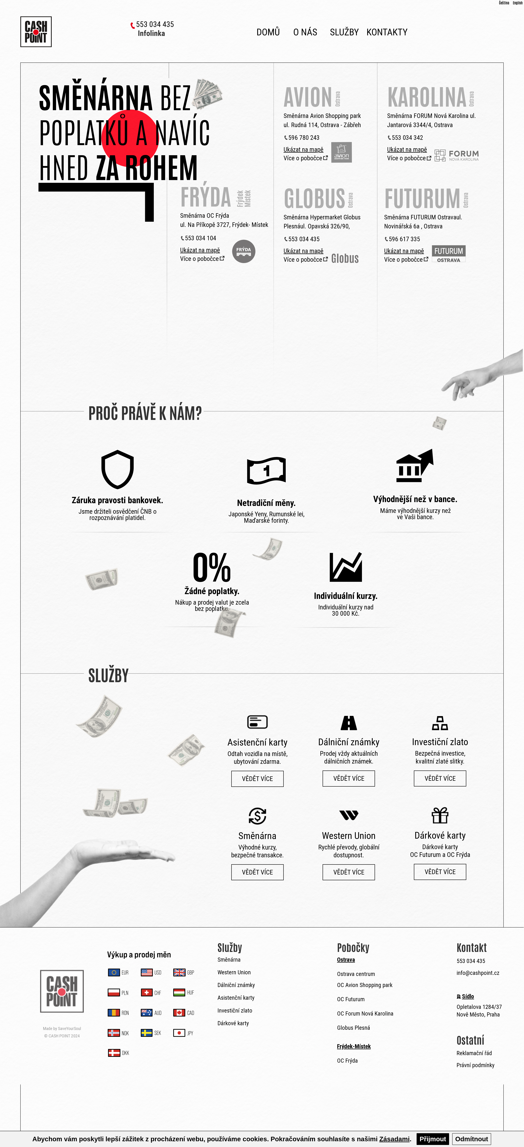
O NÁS (305, 32)
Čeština (504, 2)
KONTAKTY (386, 32)
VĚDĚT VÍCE (257, 779)
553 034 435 (155, 24)
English (518, 2)
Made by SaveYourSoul (62, 1028)
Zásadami (394, 1139)
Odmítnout (471, 1139)
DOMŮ (268, 32)
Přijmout (433, 1139)
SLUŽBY (344, 32)
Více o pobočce (199, 258)
